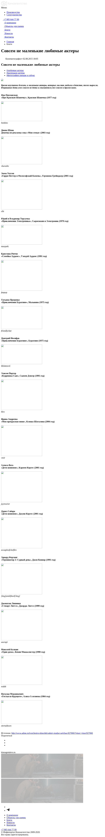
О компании (12, 815)
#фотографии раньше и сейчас (21, 75)
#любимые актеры (15, 70)
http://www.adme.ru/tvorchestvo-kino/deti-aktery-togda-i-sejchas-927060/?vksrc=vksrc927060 (52, 733)
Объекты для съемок (16, 817)
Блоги (9, 820)
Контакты (11, 825)
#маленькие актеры (16, 73)
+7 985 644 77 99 (9, 829)
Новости (11, 822)
